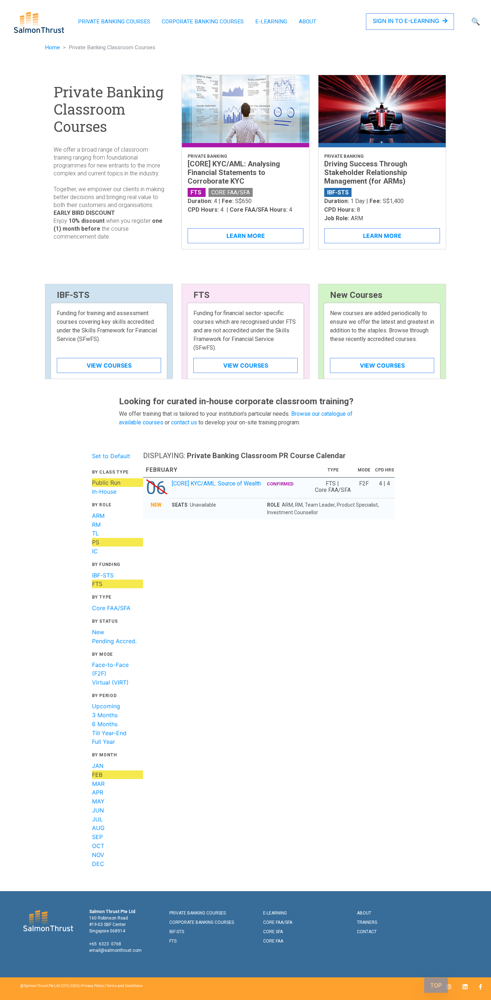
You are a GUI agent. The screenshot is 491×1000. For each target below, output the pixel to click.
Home (52, 47)
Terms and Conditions (124, 986)
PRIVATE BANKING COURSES (114, 21)
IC (95, 551)
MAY (98, 801)
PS (95, 542)
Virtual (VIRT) (110, 682)
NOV (98, 854)
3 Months (105, 715)
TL (95, 533)
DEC (98, 863)
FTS (97, 583)
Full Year (103, 741)
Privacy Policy (92, 986)
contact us (184, 422)
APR (97, 792)
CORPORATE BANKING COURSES (203, 21)
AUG (98, 827)
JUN (98, 810)
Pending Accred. (114, 641)
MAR (98, 783)
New (98, 632)
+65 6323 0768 (105, 943)
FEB (97, 774)
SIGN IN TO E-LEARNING (407, 20)
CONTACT (367, 931)
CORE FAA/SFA (277, 922)
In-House (104, 491)
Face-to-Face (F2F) (110, 669)
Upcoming (106, 706)
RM (96, 524)
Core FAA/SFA (111, 608)
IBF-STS (103, 575)
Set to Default (111, 456)
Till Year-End (109, 733)
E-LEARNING (271, 21)
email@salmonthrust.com (115, 950)
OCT (98, 845)
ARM (98, 515)
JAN (98, 765)
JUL (97, 819)
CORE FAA (273, 941)
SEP (97, 836)
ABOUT (307, 21)
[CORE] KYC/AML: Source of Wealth (233, 483)
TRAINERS (367, 922)
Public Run (106, 482)
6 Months (105, 724)
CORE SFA (273, 931)
